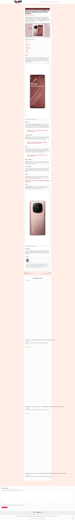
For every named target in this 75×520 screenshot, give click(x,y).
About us (31, 518)
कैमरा (26, 45)
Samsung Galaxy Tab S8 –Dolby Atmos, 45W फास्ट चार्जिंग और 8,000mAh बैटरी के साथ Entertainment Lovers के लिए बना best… (46, 473)
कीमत (26, 51)
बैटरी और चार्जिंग (28, 47)
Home (26, 8)
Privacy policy (39, 518)
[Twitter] (35, 512)
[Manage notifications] (73, 518)
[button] (60, 1)
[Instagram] (37, 512)
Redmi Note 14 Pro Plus (31, 8)
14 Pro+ (32, 186)
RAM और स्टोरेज (28, 44)
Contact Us (35, 518)
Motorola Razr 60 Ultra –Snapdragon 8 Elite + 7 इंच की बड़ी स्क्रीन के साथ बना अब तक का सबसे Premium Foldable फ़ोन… (45, 406)
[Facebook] (34, 512)
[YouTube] (40, 512)
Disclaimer (43, 518)
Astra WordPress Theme (54, 516)
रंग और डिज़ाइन (28, 48)
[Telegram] (39, 512)
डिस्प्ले (26, 41)
